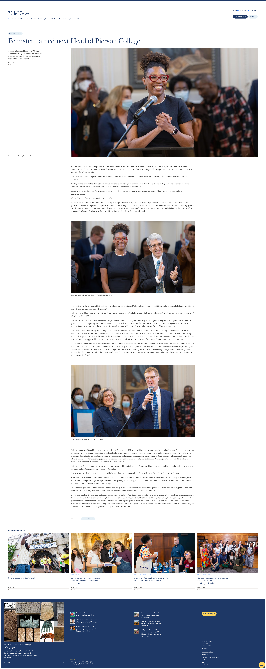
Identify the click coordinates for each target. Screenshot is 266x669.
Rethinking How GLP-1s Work (47, 19)
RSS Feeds (205, 644)
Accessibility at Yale (207, 652)
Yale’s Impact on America (28, 19)
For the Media (206, 646)
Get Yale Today (208, 614)
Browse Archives (207, 641)
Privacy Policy (205, 654)
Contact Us (205, 648)
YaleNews (19, 14)
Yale (205, 663)
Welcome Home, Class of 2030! (69, 19)
